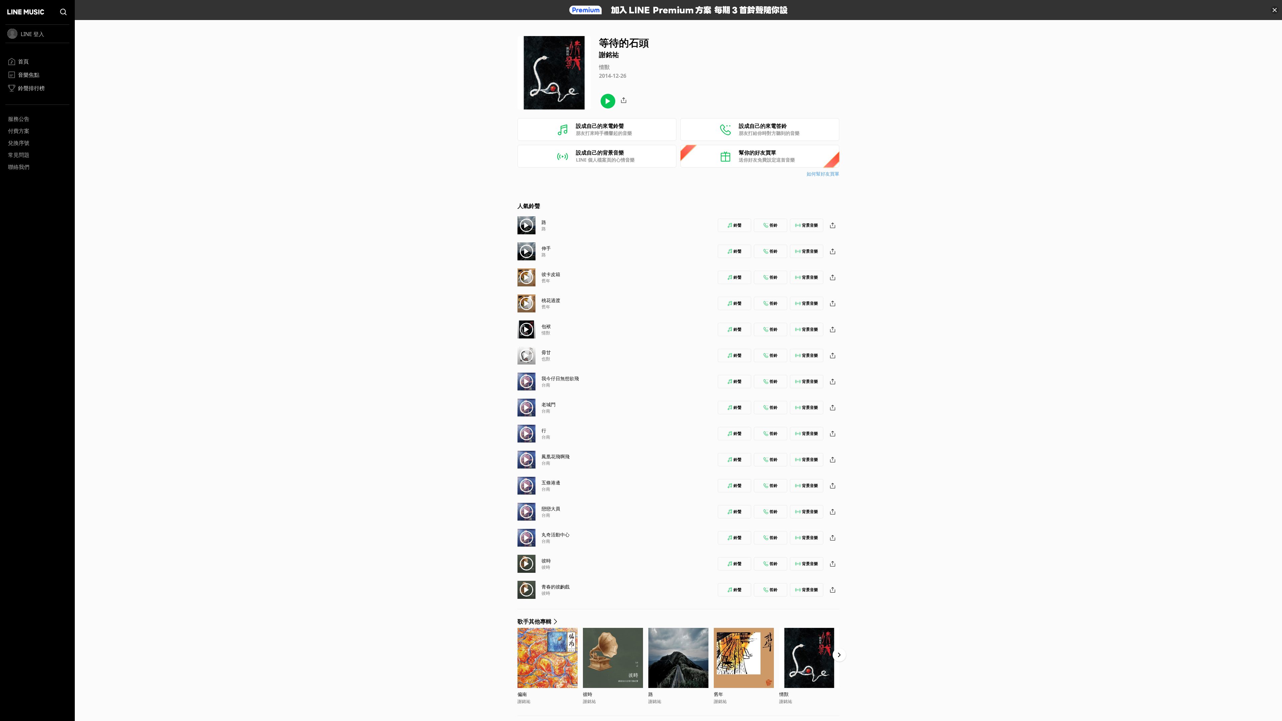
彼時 (546, 560)
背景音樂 (810, 225)
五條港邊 (551, 482)
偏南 (522, 694)
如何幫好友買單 (823, 174)
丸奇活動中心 (556, 534)
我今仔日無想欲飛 (560, 378)
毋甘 (546, 352)
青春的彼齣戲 (556, 586)
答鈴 (774, 225)
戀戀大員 (551, 508)
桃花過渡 (551, 300)
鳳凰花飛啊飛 (556, 456)
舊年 (546, 281)
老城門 (549, 404)
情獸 (546, 333)
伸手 (546, 248)
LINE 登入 (32, 34)
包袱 (546, 326)
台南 (546, 385)
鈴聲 (737, 225)
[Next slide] (839, 655)
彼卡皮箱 (551, 274)
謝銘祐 (523, 701)
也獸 (546, 359)
